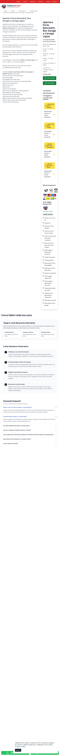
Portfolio (40, 1)
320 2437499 (51, 78)
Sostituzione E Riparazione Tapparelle (48, 295)
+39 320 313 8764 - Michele (50, 106)
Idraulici (25, 1)
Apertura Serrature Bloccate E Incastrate (50, 238)
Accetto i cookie (20, 746)
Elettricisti (32, 1)
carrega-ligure (33, 11)
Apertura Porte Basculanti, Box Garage (49, 245)
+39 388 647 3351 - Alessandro (50, 145)
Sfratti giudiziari (49, 260)
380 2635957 (50, 83)
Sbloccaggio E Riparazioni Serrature (48, 252)
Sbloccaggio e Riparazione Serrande (48, 283)
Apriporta (47, 223)
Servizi (13, 11)
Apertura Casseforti (50, 273)
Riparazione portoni (50, 300)
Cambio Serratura (49, 257)
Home (5, 11)
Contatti (48, 1)
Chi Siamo (54, 1)
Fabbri (18, 1)
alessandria (22, 11)
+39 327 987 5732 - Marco (50, 165)
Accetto (18, 750)
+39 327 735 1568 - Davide (50, 126)
